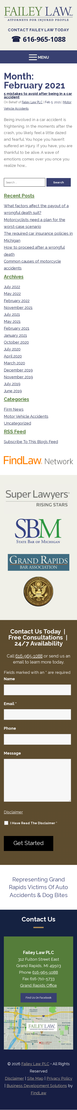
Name (9, 679)
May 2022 (12, 293)
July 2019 (12, 384)
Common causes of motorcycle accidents (32, 264)
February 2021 (16, 328)
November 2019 (18, 377)
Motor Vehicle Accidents (26, 416)
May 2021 (12, 321)
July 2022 (12, 287)
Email (10, 703)
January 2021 (15, 335)
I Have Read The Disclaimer (33, 823)
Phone (10, 728)
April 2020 (13, 356)
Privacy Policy (59, 1078)
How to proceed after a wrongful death (34, 250)
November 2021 (18, 307)
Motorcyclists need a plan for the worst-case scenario (34, 223)
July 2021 (12, 314)
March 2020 (14, 363)
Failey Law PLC (32, 102)
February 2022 (17, 300)
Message (12, 753)
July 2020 (12, 349)
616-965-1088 (44, 39)
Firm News (14, 409)
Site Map (35, 1078)
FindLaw (38, 1093)
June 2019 (13, 391)
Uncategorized (17, 423)
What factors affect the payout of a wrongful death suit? (36, 209)
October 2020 (16, 342)
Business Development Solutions (37, 1085)
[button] (38, 57)
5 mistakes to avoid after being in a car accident (38, 95)
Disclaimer (13, 812)
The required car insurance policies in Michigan (38, 237)
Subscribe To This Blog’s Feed (31, 441)
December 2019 (18, 370)
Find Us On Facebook (39, 997)
